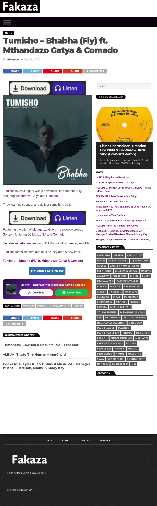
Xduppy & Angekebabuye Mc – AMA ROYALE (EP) (123, 239)
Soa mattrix (115, 359)
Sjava (100, 359)
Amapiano (28, 305)
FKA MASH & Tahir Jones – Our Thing (116, 196)
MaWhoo (124, 328)
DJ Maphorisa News (132, 312)
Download (38, 292)
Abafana (26, 243)
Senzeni (8, 234)
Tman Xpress (120, 364)
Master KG (134, 353)
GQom (101, 260)
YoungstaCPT (136, 359)
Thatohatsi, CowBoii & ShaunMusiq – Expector (40, 345)
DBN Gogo (135, 322)
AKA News (103, 276)
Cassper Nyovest (127, 281)
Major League (105, 328)
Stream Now (74, 292)
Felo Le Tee (104, 348)
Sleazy (101, 291)
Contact (85, 440)
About (50, 440)
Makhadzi (141, 338)
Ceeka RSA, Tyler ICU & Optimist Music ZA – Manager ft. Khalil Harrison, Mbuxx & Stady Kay (46, 366)
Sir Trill (121, 302)
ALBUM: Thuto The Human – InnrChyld (34, 354)
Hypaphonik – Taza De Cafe (111, 215)
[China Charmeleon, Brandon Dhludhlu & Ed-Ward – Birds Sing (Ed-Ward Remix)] (124, 141)
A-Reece (102, 286)
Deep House (104, 271)
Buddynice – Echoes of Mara (111, 201)
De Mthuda (131, 296)
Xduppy (127, 333)
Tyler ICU (115, 291)
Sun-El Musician (121, 338)
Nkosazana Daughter (111, 322)
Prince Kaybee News (110, 343)
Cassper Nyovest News (124, 265)
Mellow (115, 286)
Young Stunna (106, 312)
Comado (52, 196)
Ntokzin (102, 364)
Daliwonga (112, 317)
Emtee (146, 276)
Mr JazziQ (131, 291)
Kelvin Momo (132, 286)
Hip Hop (118, 255)
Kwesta (102, 307)
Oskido (132, 348)
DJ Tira (134, 276)
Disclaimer (104, 440)
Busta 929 (103, 296)
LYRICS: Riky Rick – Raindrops (113, 177)
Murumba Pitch (120, 307)
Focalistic (119, 276)
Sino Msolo (104, 353)
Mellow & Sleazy (126, 271)
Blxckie (135, 302)
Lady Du (102, 338)
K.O (134, 364)
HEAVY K (119, 348)
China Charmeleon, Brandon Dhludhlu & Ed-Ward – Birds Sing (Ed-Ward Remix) (123, 150)
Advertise (67, 440)
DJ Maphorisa (140, 260)
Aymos (120, 353)
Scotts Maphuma (135, 317)
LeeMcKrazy (104, 302)
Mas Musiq (142, 333)
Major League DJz (108, 333)
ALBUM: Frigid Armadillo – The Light (115, 182)
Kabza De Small (118, 260)
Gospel (101, 265)
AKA (99, 317)
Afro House (134, 255)
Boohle (131, 343)
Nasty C (146, 271)
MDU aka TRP (105, 281)
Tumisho (9, 191)
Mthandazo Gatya (27, 196)
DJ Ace (116, 296)
